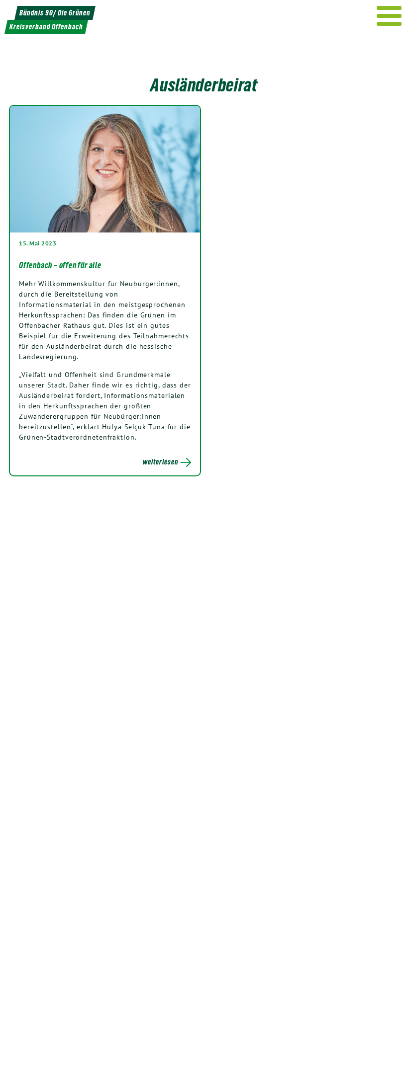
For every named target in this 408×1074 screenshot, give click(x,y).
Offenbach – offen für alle (60, 265)
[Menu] (389, 16)
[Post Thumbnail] (105, 168)
